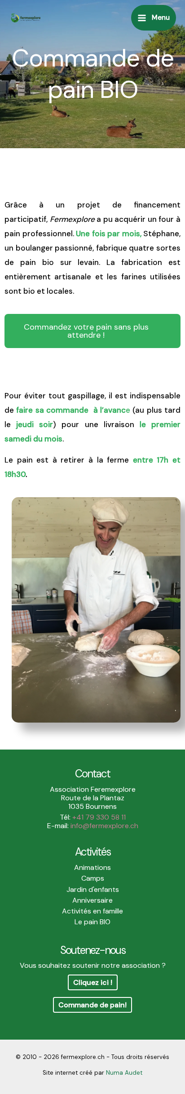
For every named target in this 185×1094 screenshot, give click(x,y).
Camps (92, 878)
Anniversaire (92, 900)
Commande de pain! (92, 1005)
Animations (92, 867)
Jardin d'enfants (92, 889)
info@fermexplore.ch (104, 825)
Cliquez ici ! (92, 982)
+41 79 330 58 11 (99, 817)
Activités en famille (92, 911)
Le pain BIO (92, 921)
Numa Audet (124, 1072)
